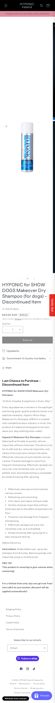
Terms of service (21, 688)
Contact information (22, 693)
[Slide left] (21, 278)
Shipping (18, 319)
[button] (6, 5)
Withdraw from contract (16, 698)
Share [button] (8, 367)
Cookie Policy (12, 622)
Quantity (6, 324)
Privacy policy (39, 684)
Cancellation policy (29, 697)
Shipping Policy (13, 609)
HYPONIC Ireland (26, 680)
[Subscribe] (44, 648)
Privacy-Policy (13, 616)
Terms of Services (15, 629)
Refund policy (25, 684)
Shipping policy (37, 688)
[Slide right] (34, 278)
